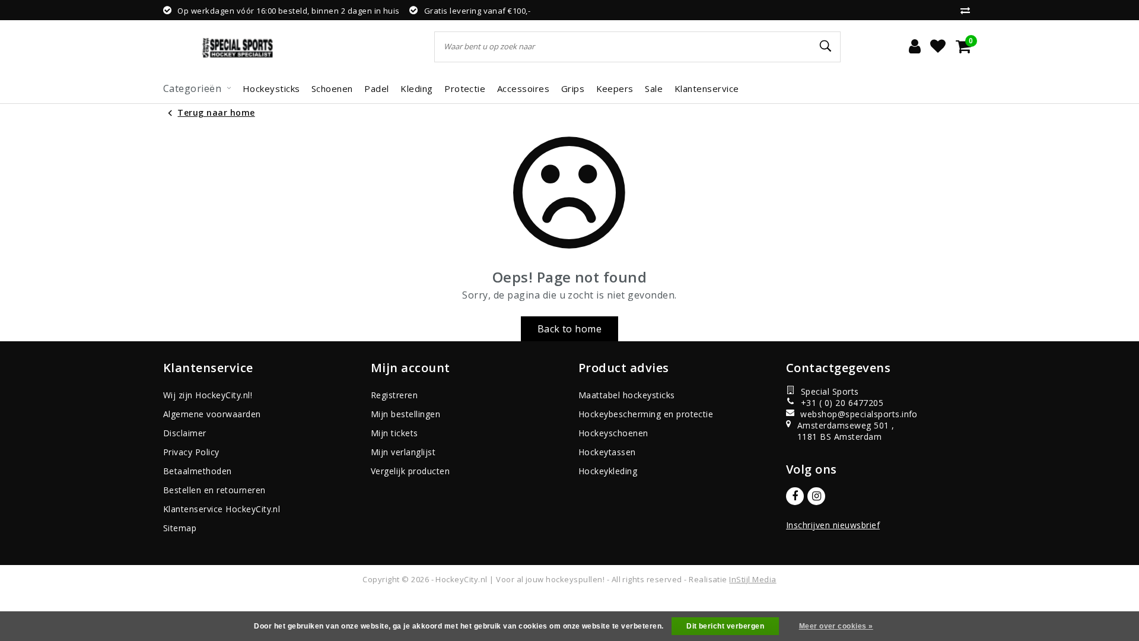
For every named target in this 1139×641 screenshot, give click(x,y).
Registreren (394, 395)
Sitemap (179, 528)
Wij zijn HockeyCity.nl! (207, 395)
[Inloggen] (915, 47)
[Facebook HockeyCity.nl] (795, 496)
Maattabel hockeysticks (626, 395)
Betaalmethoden (197, 471)
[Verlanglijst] (938, 47)
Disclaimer (184, 433)
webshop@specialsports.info (853, 414)
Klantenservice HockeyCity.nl (221, 509)
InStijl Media (752, 579)
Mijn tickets (394, 433)
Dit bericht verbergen (725, 626)
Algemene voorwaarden (212, 414)
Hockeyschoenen (613, 433)
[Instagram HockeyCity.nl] (816, 496)
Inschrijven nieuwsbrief (833, 525)
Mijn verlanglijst (403, 452)
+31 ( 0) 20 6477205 (842, 402)
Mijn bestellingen (405, 414)
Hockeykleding (607, 471)
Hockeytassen (607, 452)
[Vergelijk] (968, 10)
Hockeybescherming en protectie (645, 414)
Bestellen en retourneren (214, 490)
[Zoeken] (826, 46)
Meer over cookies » (836, 626)
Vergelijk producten (410, 471)
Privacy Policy (191, 452)
